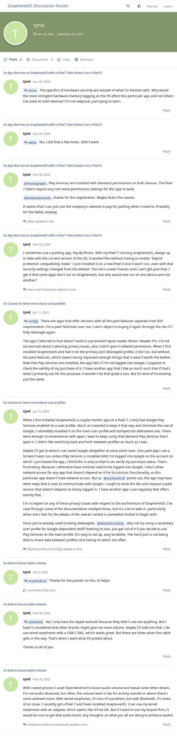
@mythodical (114, 478)
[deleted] (36, 622)
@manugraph (35, 183)
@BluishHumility (110, 523)
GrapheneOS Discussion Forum (38, 6)
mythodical (38, 581)
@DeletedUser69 (37, 198)
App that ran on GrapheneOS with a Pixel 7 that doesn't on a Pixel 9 (54, 73)
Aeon (33, 90)
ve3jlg (33, 321)
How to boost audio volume (26, 563)
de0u (32, 142)
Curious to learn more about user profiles (36, 303)
